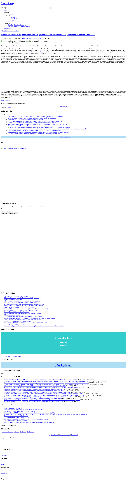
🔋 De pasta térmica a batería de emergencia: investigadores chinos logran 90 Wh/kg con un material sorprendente (39, 127)
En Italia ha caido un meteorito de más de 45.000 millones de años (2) (23, 409)
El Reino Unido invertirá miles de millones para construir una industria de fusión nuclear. (32, 122)
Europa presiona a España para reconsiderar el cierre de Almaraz (25, 119)
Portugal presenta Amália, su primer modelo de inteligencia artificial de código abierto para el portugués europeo (34, 390)
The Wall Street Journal (37, 52)
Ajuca (2, 464)
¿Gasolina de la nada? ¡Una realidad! (18, 126)
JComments (63, 106)
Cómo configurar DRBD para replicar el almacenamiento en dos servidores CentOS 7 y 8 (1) (29, 413)
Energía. (9, 107)
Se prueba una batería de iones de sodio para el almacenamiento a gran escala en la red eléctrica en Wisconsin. (37, 124)
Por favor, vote (5, 43)
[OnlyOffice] (10, 31)
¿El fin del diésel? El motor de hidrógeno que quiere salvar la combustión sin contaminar (32, 118)
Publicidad (10, 21)
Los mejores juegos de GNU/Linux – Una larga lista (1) (19, 411)
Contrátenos (11, 14)
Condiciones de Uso (64, 435)
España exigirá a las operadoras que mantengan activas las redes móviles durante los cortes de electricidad (33, 398)
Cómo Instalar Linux (63, 137)
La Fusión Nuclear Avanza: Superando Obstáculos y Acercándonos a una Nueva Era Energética (34, 133)
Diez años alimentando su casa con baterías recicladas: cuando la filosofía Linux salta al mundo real (35, 121)
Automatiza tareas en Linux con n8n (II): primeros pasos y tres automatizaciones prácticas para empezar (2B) (34, 401)
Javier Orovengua (26, 38)
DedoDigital (4, 473)
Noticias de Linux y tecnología (12, 356)
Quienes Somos (54, 435)
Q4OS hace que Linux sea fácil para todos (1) (16, 420)
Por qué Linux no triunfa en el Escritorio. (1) (16, 416)
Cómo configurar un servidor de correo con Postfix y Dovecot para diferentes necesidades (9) (29, 422)
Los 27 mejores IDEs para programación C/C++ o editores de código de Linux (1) (26, 419)
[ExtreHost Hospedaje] (13, 148)
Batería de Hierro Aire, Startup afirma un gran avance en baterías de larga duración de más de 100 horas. (48, 35)
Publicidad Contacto (7, 432)
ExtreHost (10, 479)
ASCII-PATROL (15, 18)
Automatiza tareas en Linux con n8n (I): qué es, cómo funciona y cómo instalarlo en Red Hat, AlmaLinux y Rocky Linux (37, 392)
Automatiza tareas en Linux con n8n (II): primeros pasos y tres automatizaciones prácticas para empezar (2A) (34, 389)
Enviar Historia (8, 28)
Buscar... (3, 7)
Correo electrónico (37, 38)
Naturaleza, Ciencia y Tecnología (17, 25)
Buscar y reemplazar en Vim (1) (13, 408)
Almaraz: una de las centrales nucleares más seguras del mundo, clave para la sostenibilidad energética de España (38, 132)
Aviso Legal (74, 435)
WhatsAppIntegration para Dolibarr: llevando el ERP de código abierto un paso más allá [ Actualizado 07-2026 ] (35, 386)
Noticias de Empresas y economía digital (19, 26)
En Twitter (23, 432)
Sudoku (13, 17)
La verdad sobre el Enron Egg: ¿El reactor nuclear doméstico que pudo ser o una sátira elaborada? (34, 130)
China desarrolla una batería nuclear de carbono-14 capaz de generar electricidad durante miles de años (36, 116)
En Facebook (30, 432)
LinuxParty (7, 3)
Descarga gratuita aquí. (61, 366)
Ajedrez (13, 20)
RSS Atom (16, 432)
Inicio (5, 11)
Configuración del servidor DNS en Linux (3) (16, 417)
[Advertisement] (52, 77)
